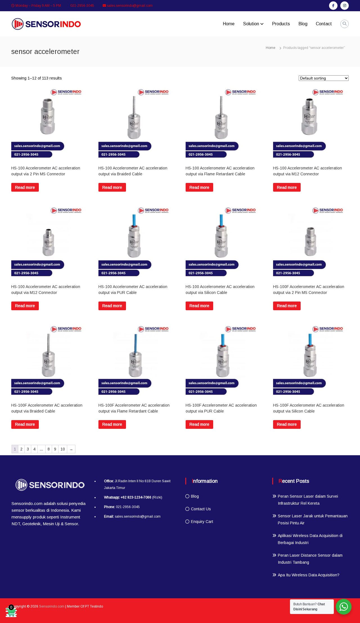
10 (62, 449)
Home (229, 23)
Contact (324, 23)
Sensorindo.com (51, 606)
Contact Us (201, 509)
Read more (25, 187)
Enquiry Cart (202, 521)
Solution (251, 23)
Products (281, 23)
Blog (302, 23)
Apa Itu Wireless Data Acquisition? (308, 575)
